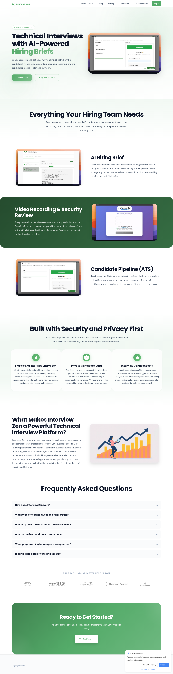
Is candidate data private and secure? (38, 553)
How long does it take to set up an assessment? (43, 524)
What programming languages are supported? (43, 544)
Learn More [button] (86, 3)
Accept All (163, 665)
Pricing (111, 3)
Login (156, 3)
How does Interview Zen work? (32, 505)
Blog (101, 3)
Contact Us (125, 3)
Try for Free (85, 639)
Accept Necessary (149, 665)
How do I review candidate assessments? (39, 534)
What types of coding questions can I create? (42, 514)
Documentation (141, 3)
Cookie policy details (148, 669)
